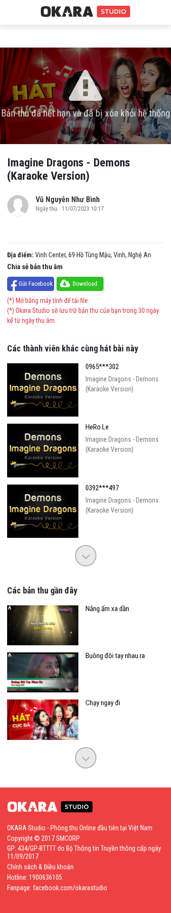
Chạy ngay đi (103, 703)
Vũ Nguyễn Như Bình (68, 199)
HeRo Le (97, 427)
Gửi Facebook (36, 283)
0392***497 (102, 488)
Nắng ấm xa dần (107, 608)
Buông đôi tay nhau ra (115, 656)
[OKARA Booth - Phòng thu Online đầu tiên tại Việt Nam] (85, 12)
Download (85, 283)
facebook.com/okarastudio (70, 888)
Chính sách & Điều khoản (40, 867)
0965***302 (102, 366)
